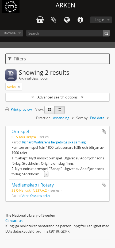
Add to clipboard (104, 131)
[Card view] (49, 110)
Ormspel (20, 131)
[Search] (106, 33)
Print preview (21, 109)
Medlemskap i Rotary (32, 185)
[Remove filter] (19, 86)
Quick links (80, 20)
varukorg (40, 20)
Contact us (13, 220)
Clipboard (53, 20)
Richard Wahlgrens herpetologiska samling (54, 142)
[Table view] (59, 110)
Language (67, 20)
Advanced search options (57, 97)
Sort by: (82, 117)
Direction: (43, 117)
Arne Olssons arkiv (36, 195)
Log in (99, 19)
